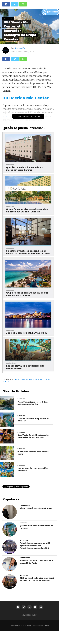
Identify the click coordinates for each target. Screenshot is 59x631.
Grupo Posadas (21, 379)
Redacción (20, 48)
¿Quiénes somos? (29, 615)
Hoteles (33, 379)
